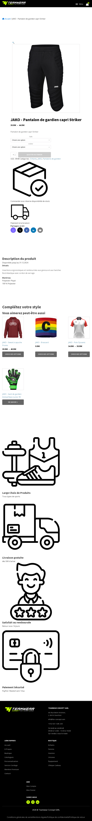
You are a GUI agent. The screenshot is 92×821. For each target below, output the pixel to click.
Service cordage (11, 765)
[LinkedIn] (33, 230)
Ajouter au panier (34, 155)
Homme (51, 753)
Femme (51, 749)
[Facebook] (26, 230)
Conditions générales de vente (20, 817)
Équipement (53, 761)
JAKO (40, 159)
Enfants (33, 159)
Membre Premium (11, 769)
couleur (30, 144)
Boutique (8, 753)
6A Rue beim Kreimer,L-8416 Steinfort (57, 713)
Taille (30, 137)
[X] (20, 230)
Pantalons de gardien (52, 159)
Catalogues (9, 757)
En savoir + (13, 402)
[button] (13, 42)
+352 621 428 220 (55, 724)
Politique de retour (77, 817)
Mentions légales (40, 817)
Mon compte (31, 786)
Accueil (7, 19)
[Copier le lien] (13, 230)
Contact (7, 773)
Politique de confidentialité (58, 817)
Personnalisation (11, 761)
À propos (8, 749)
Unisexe (51, 757)
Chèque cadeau (54, 765)
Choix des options (13, 354)
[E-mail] (40, 230)
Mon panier (30, 790)
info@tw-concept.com (56, 719)
